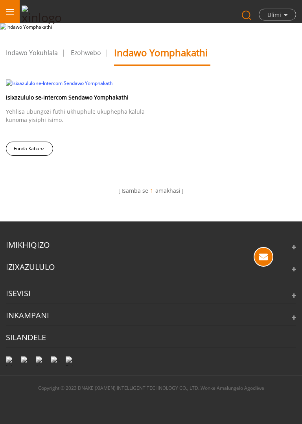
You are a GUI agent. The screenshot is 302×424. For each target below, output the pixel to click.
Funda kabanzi (30, 148)
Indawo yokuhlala (32, 52)
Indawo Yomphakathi (161, 52)
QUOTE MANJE (263, 257)
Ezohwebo (86, 52)
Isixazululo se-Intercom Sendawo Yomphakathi (67, 97)
